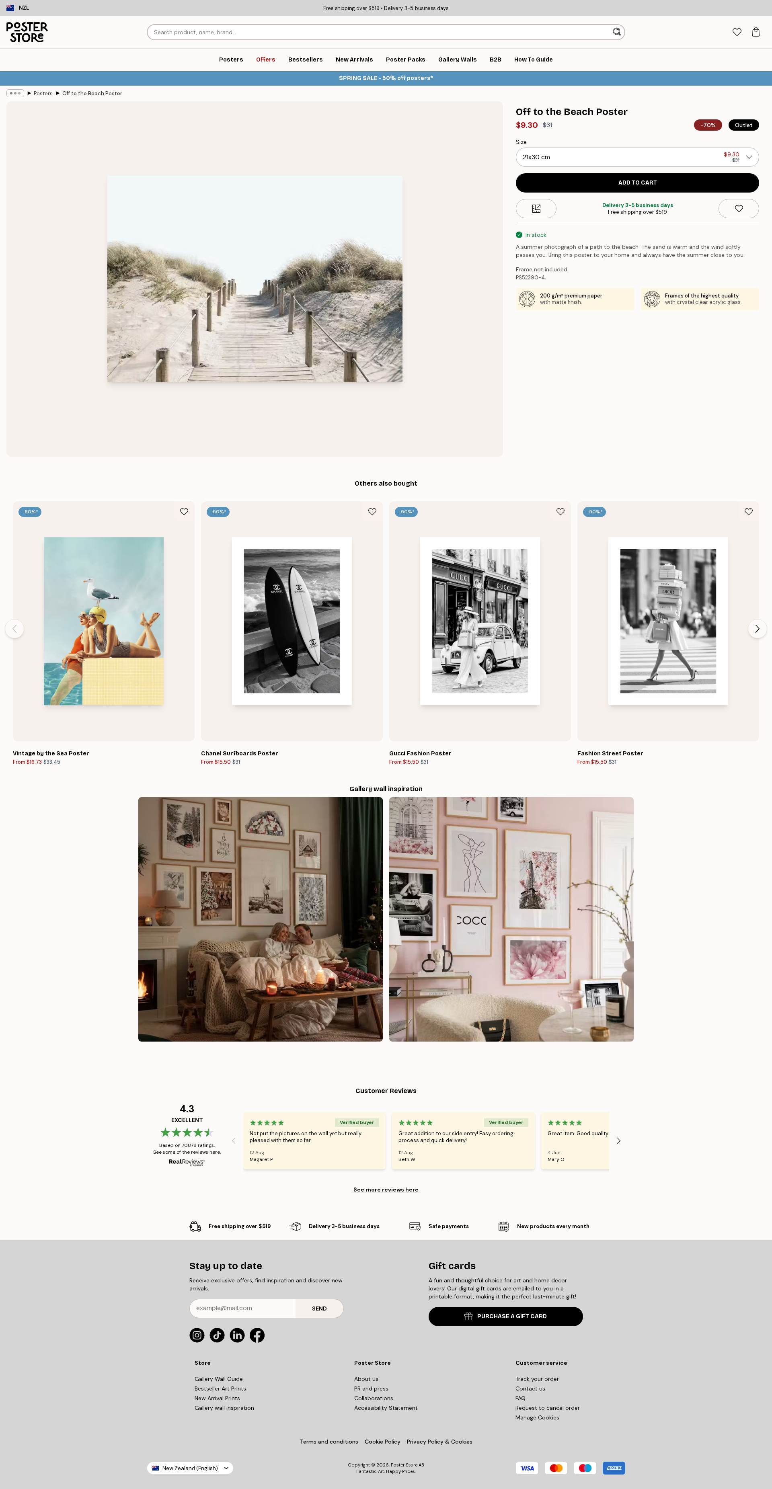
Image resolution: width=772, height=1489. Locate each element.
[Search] (617, 32)
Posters (43, 93)
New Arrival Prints (217, 1398)
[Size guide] (536, 208)
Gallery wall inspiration (224, 1407)
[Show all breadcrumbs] (15, 93)
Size (521, 142)
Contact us (530, 1388)
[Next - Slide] (757, 628)
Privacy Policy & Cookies (439, 1441)
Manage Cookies (537, 1417)
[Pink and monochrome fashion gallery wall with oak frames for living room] (511, 919)
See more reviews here (386, 1189)
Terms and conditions (329, 1441)
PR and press (371, 1388)
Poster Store (404, 1465)
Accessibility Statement (386, 1407)
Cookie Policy (382, 1441)
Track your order (537, 1378)
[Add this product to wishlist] (739, 208)
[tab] (736, 32)
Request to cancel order (547, 1407)
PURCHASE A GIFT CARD (512, 1316)
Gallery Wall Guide (219, 1378)
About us (366, 1378)
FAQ (520, 1398)
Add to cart (637, 182)
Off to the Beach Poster (92, 93)
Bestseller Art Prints (220, 1388)
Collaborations (373, 1398)
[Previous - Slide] (14, 628)
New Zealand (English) (190, 1468)
